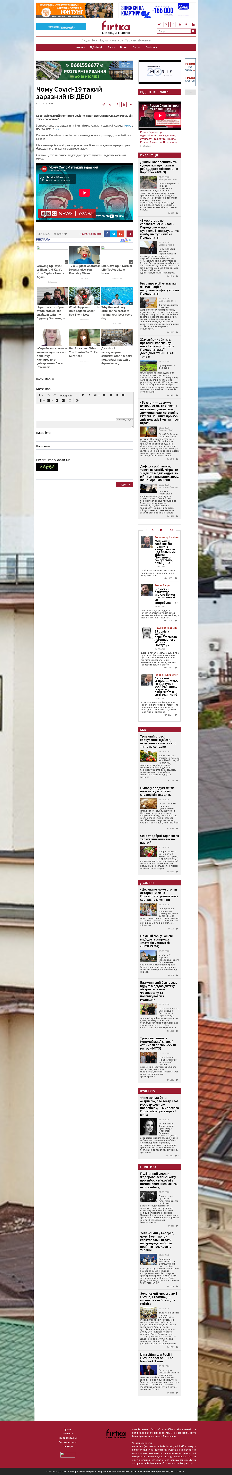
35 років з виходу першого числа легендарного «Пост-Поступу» (166, 638)
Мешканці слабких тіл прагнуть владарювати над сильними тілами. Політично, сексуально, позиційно (165, 551)
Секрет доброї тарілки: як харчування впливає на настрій (159, 839)
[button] (40, 395)
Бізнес (124, 47)
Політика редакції (68, 1437)
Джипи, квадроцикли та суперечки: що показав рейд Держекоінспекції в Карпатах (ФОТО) (159, 167)
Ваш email (43, 446)
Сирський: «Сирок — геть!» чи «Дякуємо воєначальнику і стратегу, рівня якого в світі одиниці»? (167, 686)
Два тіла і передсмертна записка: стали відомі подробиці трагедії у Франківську (116, 356)
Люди (86, 40)
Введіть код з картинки (53, 460)
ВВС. (57, 129)
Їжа (94, 40)
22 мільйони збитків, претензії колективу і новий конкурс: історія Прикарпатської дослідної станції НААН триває (158, 347)
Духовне (144, 40)
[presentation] (40, 395)
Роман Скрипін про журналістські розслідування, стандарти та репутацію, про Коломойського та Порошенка (158, 137)
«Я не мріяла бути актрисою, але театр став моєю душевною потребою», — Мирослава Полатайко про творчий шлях (159, 1106)
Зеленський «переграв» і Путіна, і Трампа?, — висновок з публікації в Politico (158, 1298)
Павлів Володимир (166, 627)
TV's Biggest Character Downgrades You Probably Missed (84, 269)
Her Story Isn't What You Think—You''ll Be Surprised (83, 352)
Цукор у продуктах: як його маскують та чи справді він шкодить (157, 791)
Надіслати (125, 484)
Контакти (68, 1433)
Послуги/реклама (68, 1442)
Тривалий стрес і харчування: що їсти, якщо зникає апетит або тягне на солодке (158, 741)
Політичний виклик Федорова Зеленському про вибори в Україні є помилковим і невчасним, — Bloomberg (159, 1180)
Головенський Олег (166, 674)
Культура (116, 40)
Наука (103, 40)
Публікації (96, 47)
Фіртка (127, 125)
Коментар (43, 389)
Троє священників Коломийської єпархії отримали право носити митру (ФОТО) (158, 1043)
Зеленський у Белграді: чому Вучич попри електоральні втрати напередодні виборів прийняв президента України (157, 1241)
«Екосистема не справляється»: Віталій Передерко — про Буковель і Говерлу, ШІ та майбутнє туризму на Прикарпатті (159, 228)
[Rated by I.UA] (67, 1454)
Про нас (68, 1429)
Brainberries (52, 282)
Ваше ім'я (43, 433)
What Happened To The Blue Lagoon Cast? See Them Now (84, 311)
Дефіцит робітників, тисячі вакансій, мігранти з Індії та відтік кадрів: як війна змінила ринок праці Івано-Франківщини (160, 473)
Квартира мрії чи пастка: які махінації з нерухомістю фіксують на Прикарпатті (159, 288)
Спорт (136, 47)
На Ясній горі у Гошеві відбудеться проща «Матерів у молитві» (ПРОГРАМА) (156, 941)
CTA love (117, 323)
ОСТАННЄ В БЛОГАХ (159, 530)
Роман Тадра (162, 585)
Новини (80, 47)
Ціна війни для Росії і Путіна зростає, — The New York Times (156, 1357)
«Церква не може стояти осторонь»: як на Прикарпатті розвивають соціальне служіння (159, 894)
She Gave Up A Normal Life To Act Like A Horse (116, 269)
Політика (151, 47)
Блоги (111, 47)
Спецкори (68, 1446)
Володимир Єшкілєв (167, 537)
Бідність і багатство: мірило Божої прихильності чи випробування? (166, 595)
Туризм (130, 40)
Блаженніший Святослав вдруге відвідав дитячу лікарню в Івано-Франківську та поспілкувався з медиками (158, 990)
